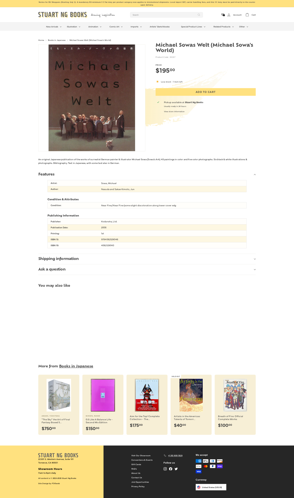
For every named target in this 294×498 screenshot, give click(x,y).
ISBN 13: (55, 239)
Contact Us (136, 477)
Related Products (221, 26)
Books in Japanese (57, 40)
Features (46, 174)
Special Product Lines (191, 26)
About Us (135, 473)
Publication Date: (59, 227)
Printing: (55, 233)
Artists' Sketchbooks (160, 26)
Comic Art (114, 26)
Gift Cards (136, 464)
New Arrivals (52, 26)
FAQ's (134, 468)
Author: (54, 189)
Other (242, 26)
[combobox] (166, 15)
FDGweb (56, 483)
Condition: (56, 205)
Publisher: (56, 221)
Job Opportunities (140, 481)
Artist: (54, 183)
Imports (134, 26)
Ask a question (52, 269)
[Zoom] (91, 98)
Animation (93, 26)
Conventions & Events (142, 459)
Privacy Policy (138, 486)
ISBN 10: (55, 245)
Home (41, 40)
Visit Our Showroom (141, 455)
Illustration (72, 26)
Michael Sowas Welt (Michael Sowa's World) (90, 40)
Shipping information (58, 259)
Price (159, 65)
